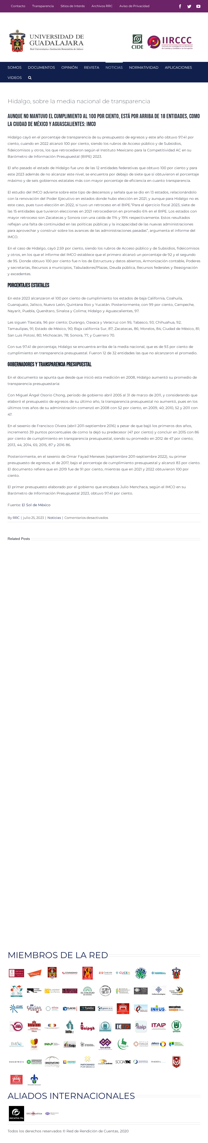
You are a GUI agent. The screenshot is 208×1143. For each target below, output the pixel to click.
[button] (29, 77)
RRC (16, 518)
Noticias (54, 518)
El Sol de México (36, 505)
